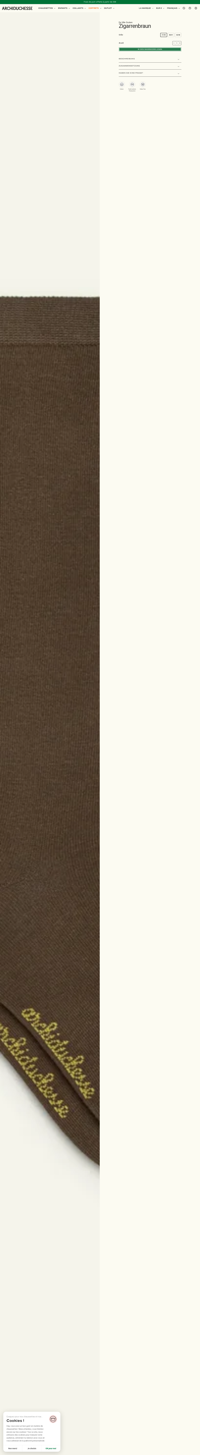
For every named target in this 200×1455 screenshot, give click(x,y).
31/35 (164, 35)
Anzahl (121, 43)
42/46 (178, 35)
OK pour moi (51, 1448)
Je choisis (31, 1448)
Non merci (12, 1448)
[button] (47, 8)
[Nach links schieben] (3, 739)
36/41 (171, 35)
